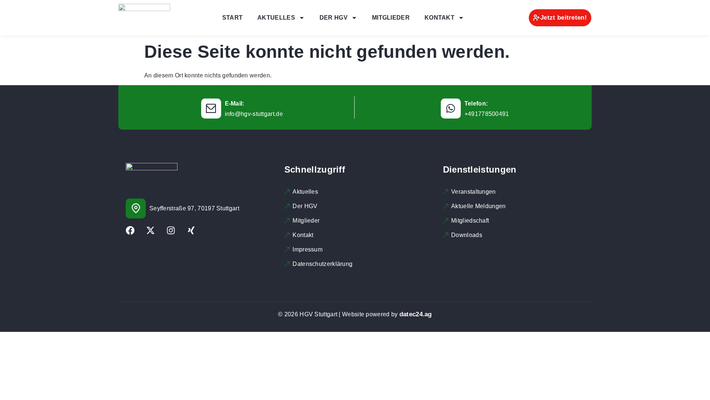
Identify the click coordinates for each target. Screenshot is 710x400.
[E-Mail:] (211, 109)
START (232, 17)
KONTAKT (439, 17)
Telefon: (476, 103)
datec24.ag (415, 314)
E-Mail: (234, 103)
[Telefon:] (451, 109)
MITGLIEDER (391, 17)
